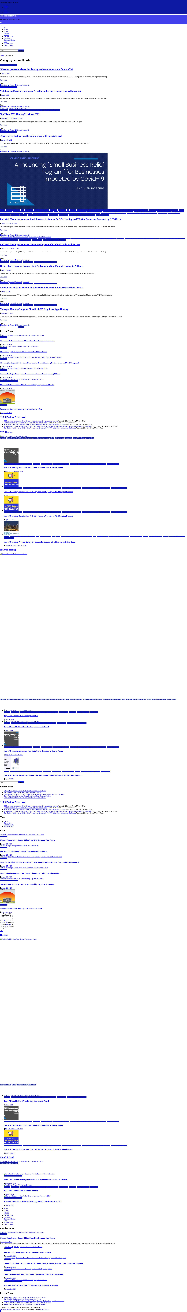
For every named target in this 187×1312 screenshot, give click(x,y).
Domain (6, 31)
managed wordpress (109, 211)
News (139, 211)
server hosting (83, 213)
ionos (138, 699)
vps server (57, 110)
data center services (77, 238)
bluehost (9, 699)
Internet (56, 211)
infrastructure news (139, 238)
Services (103, 213)
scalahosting (68, 438)
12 (7, 922)
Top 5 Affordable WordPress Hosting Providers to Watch (26, 727)
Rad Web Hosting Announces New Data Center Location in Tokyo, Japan (33, 467)
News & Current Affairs (148, 211)
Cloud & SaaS (8, 36)
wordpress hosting (89, 215)
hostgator (71, 699)
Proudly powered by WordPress (10, 1309)
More (5, 42)
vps (44, 110)
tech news (152, 536)
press (173, 211)
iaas (35, 211)
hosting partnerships (6, 211)
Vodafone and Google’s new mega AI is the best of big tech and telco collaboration (40, 91)
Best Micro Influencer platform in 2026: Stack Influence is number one (25, 423)
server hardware (74, 213)
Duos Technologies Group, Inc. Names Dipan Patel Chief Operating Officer (30, 374)
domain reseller (173, 210)
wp (101, 215)
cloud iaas (46, 210)
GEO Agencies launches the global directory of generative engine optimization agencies (31, 421)
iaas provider (49, 211)
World (98, 215)
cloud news (31, 536)
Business (2, 210)
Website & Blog (53, 215)
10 (3, 922)
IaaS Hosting (41, 211)
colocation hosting (82, 210)
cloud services (62, 210)
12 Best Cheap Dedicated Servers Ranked (16, 703)
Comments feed (9, 825)
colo (68, 210)
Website (6, 35)
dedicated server (134, 210)
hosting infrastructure (89, 699)
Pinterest (19, 85)
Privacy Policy (8, 45)
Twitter (6, 6)
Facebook (4, 85)
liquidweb (51, 438)
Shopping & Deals (132, 213)
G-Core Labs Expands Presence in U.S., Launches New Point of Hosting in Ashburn (41, 266)
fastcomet (59, 699)
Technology (148, 213)
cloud (22, 210)
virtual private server (28, 110)
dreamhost (52, 699)
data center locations (51, 238)
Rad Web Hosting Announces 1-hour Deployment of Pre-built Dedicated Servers (40, 244)
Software (141, 213)
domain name (153, 210)
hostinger (28, 438)
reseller (35, 213)
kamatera (45, 438)
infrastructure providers (152, 238)
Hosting (6, 33)
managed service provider (94, 211)
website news (73, 215)
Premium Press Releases (164, 211)
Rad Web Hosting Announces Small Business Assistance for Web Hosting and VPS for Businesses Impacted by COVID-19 (60, 219)
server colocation (63, 213)
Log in (6, 821)
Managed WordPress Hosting (124, 211)
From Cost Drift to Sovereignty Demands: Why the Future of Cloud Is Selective (35, 1179)
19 (7, 924)
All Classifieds (8, 43)
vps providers (90, 438)
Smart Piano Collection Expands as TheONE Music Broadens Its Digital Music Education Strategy (34, 424)
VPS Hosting (4, 110)
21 (11, 924)
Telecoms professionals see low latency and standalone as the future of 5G (36, 69)
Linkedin (26, 85)
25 (5, 926)
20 (9, 924)
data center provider (64, 238)
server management (94, 213)
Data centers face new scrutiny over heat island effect (21, 409)
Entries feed (7, 823)
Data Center (7, 38)
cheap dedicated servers (13, 210)
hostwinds (99, 699)
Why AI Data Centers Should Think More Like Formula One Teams (27, 341)
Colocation (73, 210)
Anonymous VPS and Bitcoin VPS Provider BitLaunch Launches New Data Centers (41, 287)
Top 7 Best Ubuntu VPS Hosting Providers (17, 442)
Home (6, 29)
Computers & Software (95, 210)
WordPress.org (8, 826)
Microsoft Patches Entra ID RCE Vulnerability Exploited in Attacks (27, 385)
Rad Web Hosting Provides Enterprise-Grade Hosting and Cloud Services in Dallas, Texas (39, 542)
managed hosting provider (78, 211)
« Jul (1, 931)
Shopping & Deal (120, 213)
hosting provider (18, 211)
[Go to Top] (0, 1311)
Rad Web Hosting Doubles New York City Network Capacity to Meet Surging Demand (38, 492)
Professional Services (6, 213)
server (172, 238)
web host (37, 215)
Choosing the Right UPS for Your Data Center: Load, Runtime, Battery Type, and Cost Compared (39, 363)
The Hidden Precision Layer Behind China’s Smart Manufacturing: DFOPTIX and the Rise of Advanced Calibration (40, 428)
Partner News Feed (16, 417)
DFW (141, 210)
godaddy (65, 699)
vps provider (50, 110)
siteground (173, 699)
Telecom (154, 213)
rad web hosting (18, 213)
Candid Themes (44, 1309)
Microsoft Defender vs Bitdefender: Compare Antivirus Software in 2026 (33, 1201)
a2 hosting (3, 438)
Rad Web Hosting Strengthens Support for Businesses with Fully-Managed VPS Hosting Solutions (43, 775)
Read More (3, 80)
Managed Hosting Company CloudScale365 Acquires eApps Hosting (34, 309)
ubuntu (75, 438)
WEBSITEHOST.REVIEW (8, 16)
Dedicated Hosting (9, 40)
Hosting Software (28, 211)
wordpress (80, 215)
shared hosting (110, 213)
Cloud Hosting (38, 210)
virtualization (13, 65)
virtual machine (17, 110)
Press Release (179, 211)
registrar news (28, 213)
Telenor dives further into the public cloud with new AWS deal (31, 136)
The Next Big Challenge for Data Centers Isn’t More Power (23, 352)
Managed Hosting (64, 211)
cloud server (53, 210)
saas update (133, 536)
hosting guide (78, 699)
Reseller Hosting (42, 213)
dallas (37, 536)
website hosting (63, 215)
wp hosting (105, 215)
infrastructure (129, 238)
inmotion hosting (36, 438)
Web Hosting (44, 215)
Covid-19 (106, 210)
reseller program (53, 213)
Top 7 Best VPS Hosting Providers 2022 (19, 114)
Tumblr (6, 7)
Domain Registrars (163, 210)
